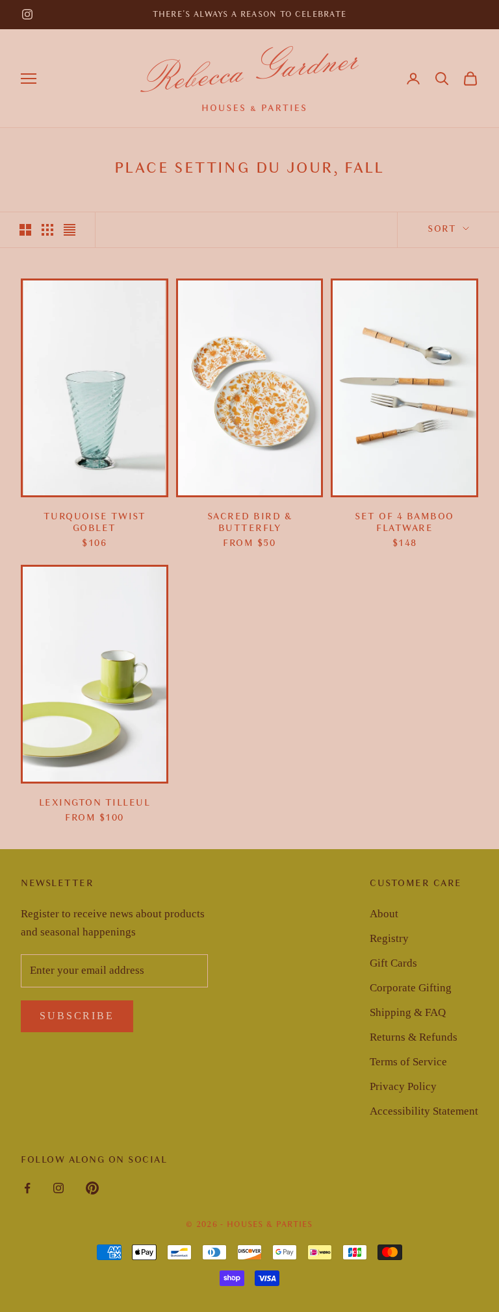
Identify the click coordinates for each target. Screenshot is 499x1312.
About (384, 914)
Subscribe (77, 1015)
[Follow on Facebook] (27, 1188)
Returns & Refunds (413, 1037)
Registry (389, 938)
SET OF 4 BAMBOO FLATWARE (404, 522)
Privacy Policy (403, 1086)
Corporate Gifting (411, 988)
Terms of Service (408, 1062)
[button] (442, 78)
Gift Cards (393, 963)
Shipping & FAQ (408, 1012)
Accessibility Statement (424, 1111)
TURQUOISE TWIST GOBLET (95, 522)
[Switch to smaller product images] (47, 229)
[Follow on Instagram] (27, 14)
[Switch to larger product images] (25, 229)
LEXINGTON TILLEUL (95, 803)
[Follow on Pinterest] (92, 1188)
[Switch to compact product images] (69, 229)
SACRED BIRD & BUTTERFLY (249, 522)
